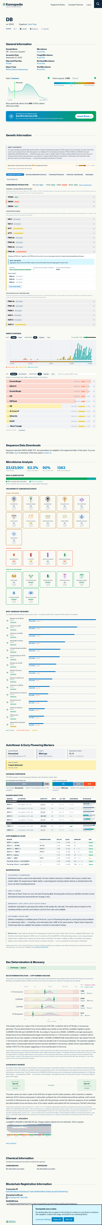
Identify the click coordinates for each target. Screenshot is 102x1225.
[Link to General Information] (94, 44)
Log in (88, 5)
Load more (22, 430)
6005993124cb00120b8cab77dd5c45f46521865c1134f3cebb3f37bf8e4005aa (37, 1192)
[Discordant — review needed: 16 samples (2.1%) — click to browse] (43, 784)
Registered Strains (58, 5)
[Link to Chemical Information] (94, 1158)
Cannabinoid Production (15, 174)
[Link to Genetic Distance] (22, 334)
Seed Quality (89, 174)
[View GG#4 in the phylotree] (94, 421)
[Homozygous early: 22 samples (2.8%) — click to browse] (53, 784)
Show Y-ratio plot (11, 1143)
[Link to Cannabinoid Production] (30, 185)
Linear (13, 337)
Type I (41, 185)
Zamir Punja (32, 24)
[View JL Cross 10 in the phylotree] (94, 411)
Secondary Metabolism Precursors (36, 174)
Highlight (41, 337)
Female (8, 63)
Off (35, 337)
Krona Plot (41, 52)
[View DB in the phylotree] (94, 396)
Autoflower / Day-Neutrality (75, 174)
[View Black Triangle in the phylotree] (94, 426)
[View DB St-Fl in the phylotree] (94, 386)
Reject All (57, 1219)
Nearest (13, 374)
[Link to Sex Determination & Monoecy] (94, 962)
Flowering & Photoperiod (56, 174)
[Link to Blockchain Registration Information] (94, 1184)
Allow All (69, 1219)
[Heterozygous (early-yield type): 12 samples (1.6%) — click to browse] (42, 784)
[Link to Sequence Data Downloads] (94, 445)
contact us (47, 453)
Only (48, 337)
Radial (20, 337)
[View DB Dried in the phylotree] (94, 401)
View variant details (15, 286)
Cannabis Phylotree (75, 5)
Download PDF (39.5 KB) (18, 1197)
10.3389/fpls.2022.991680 (40, 947)
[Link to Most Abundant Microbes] (30, 612)
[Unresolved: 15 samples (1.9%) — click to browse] (95, 784)
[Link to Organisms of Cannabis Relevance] (38, 489)
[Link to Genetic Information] (94, 135)
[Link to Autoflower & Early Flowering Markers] (94, 745)
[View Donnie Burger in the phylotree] (94, 381)
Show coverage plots (85, 185)
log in (16, 453)
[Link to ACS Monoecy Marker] (26, 1065)
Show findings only (12, 179)
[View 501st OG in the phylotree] (94, 416)
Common (15, 78)
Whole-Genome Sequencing (17, 69)
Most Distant (22, 374)
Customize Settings (43, 1219)
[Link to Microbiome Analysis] (94, 462)
